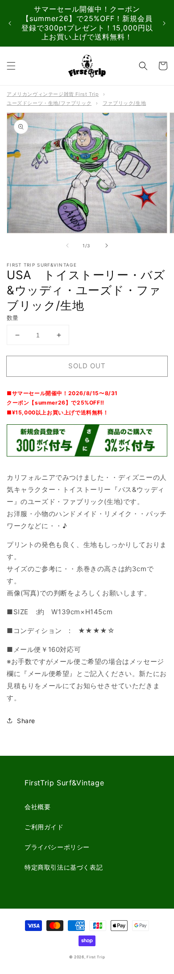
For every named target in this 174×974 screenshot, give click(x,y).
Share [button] (26, 720)
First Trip (96, 957)
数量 (13, 317)
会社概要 (37, 806)
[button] (11, 66)
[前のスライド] (10, 23)
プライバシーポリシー (57, 847)
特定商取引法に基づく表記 (64, 867)
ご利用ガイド (44, 827)
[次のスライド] (164, 23)
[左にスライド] (67, 245)
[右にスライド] (106, 245)
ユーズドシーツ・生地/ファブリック (49, 103)
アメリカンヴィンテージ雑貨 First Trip (53, 94)
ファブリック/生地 (124, 103)
